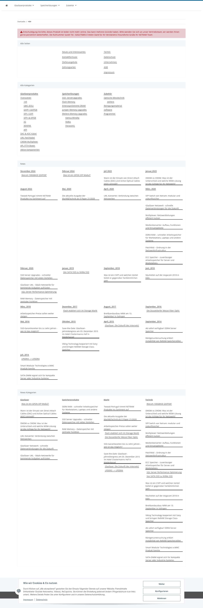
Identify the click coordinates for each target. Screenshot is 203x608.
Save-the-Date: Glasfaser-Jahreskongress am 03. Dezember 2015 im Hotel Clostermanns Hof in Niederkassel (80, 332)
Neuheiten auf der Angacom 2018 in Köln (162, 276)
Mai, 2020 (66, 189)
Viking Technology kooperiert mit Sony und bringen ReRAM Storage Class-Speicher (79, 347)
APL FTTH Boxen (27, 145)
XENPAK (27, 125)
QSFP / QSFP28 (30, 109)
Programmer (109, 113)
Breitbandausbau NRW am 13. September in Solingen (118, 315)
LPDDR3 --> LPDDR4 (30, 358)
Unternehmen (110, 62)
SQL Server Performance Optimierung (39, 291)
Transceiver (25, 97)
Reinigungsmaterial (113, 105)
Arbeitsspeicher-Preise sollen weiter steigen (37, 315)
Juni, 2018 (150, 268)
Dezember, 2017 (69, 306)
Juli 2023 (108, 171)
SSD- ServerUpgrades (72, 97)
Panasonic (70, 125)
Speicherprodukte (70, 399)
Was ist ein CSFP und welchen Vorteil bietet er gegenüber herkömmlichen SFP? (121, 278)
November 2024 (27, 171)
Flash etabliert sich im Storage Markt (80, 310)
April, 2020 (109, 189)
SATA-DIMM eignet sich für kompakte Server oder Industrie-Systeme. (37, 377)
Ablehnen (161, 598)
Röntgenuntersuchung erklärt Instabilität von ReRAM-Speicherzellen (163, 339)
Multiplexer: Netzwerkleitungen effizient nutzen (160, 216)
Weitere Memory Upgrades (74, 113)
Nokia (68, 121)
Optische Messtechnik (114, 97)
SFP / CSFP (28, 113)
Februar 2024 (68, 171)
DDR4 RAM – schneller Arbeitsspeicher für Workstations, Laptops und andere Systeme (163, 238)
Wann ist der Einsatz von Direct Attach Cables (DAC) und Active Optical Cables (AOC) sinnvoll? (122, 181)
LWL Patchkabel (27, 137)
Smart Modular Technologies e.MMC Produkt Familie (37, 367)
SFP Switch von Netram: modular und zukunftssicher (163, 197)
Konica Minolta (72, 117)
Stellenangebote (69, 62)
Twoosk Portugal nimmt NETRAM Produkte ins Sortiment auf (35, 197)
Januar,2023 (151, 171)
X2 (25, 121)
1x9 (25, 101)
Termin (107, 52)
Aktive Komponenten (30, 149)
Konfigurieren (161, 591)
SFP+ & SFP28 (30, 117)
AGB (106, 67)
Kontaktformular (69, 57)
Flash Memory (68, 101)
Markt (106, 399)
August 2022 (26, 189)
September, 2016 (153, 306)
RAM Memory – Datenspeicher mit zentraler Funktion (36, 300)
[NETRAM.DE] (6, 5)
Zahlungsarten (69, 67)
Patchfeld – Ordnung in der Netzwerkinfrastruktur (158, 249)
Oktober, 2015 (69, 321)
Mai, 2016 (24, 321)
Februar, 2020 (26, 268)
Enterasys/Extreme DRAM (74, 105)
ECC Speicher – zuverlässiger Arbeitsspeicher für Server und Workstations (160, 260)
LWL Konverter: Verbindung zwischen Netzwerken (121, 197)
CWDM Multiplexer (29, 141)
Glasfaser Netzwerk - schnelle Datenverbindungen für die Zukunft (162, 207)
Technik (149, 399)
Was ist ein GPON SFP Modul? (76, 175)
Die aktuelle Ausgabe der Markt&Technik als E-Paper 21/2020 (78, 197)
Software (108, 109)
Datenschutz (42, 599)
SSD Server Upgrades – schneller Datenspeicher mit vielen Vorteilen (36, 276)
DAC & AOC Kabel (28, 133)
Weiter (162, 584)
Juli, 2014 (24, 354)
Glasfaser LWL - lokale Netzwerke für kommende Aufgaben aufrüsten (37, 286)
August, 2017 (110, 306)
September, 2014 (153, 321)
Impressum (28, 599)
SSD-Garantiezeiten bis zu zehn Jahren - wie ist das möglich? (38, 329)
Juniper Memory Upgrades (74, 109)
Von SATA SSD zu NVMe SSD (76, 272)
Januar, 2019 (68, 268)
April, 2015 (109, 321)
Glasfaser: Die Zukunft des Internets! (122, 325)
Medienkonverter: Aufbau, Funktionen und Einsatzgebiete (163, 226)
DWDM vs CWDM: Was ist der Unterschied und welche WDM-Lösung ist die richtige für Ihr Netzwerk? (163, 181)
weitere (110, 101)
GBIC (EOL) (28, 105)
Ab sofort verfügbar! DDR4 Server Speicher (161, 329)
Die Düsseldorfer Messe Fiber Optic (163, 310)
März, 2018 (25, 306)
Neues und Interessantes (73, 52)
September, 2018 (112, 268)
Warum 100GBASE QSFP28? (34, 175)
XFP (25, 129)
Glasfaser (24, 399)
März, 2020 (151, 189)
